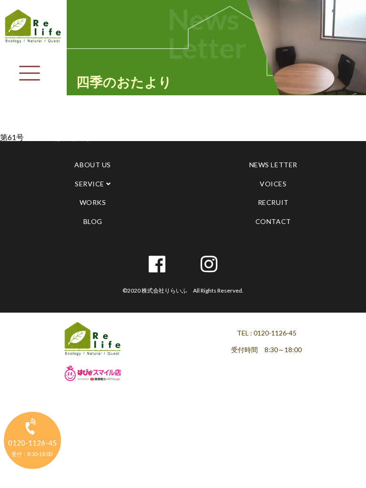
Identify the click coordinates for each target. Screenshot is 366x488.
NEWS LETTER (273, 165)
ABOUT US (92, 165)
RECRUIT (273, 202)
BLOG (92, 221)
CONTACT (273, 221)
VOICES (273, 184)
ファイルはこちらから (62, 137)
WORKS (93, 202)
